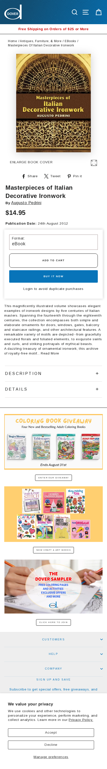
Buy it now (53, 276)
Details (16, 389)
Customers (53, 639)
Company (53, 668)
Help (53, 653)
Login (28, 289)
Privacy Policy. (81, 720)
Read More (50, 353)
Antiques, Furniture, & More (40, 41)
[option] (53, 29)
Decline (51, 745)
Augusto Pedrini (26, 203)
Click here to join (53, 622)
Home (12, 41)
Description (23, 373)
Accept (51, 732)
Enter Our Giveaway (53, 478)
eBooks (70, 41)
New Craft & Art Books (53, 550)
